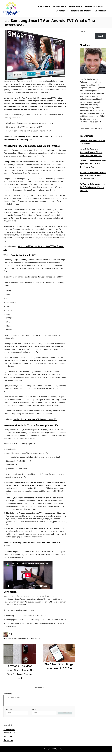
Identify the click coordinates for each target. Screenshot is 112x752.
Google (5, 638)
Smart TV (37, 638)
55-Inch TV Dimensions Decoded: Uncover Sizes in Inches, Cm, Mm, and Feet (91, 152)
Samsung (31, 638)
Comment (8, 694)
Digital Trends (20, 260)
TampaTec (10, 551)
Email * (34, 709)
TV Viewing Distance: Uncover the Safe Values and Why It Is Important (92, 187)
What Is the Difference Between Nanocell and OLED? (40, 277)
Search (82, 32)
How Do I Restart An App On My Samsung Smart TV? (35, 419)
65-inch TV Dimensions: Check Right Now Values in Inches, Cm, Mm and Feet (93, 175)
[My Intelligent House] (15, 8)
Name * (9, 709)
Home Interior (24, 638)
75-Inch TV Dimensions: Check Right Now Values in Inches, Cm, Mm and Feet (93, 164)
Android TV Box (31, 485)
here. (100, 128)
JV (11, 633)
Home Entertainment (14, 638)
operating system (14, 162)
